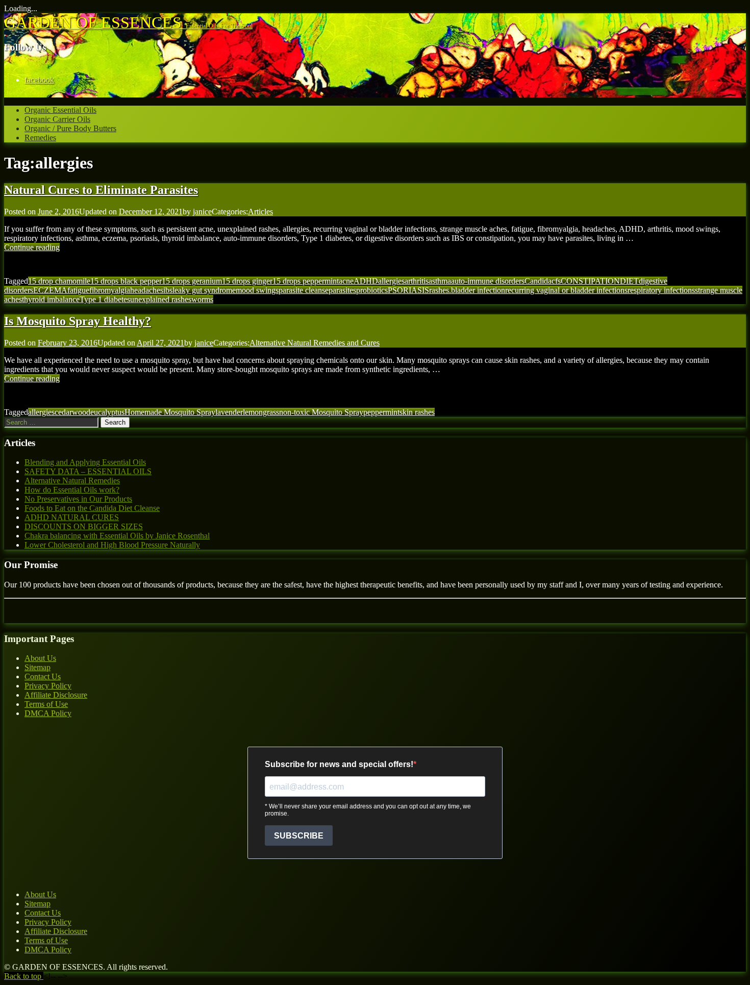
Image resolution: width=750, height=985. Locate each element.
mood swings (257, 290)
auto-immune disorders (487, 281)
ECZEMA (50, 290)
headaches (146, 290)
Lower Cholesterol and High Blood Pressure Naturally (112, 544)
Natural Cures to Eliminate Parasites (101, 189)
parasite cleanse (304, 290)
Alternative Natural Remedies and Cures (314, 342)
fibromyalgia (109, 290)
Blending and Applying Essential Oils (85, 462)
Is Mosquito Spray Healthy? (77, 321)
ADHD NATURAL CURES (71, 517)
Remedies (40, 137)
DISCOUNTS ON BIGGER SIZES (83, 526)
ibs (167, 290)
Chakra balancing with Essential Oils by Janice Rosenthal (117, 535)
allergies (391, 281)
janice (202, 211)
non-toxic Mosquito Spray (321, 412)
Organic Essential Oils (60, 110)
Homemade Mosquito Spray (169, 412)
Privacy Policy (47, 685)
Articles (260, 211)
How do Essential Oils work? (71, 489)
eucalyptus (107, 412)
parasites (342, 290)
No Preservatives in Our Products (78, 499)
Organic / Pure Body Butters (70, 128)
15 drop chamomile (59, 281)
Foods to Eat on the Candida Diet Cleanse (92, 508)
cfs (556, 281)
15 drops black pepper (126, 281)
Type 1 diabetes (105, 299)
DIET (629, 281)
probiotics (372, 290)
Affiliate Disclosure (55, 695)
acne (346, 281)
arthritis (417, 281)
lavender (229, 412)
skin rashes (417, 412)
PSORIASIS (408, 290)
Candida (538, 281)
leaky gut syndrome (204, 290)
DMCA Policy (47, 713)
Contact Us (42, 676)
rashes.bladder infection (467, 290)
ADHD (366, 281)
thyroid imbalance (51, 299)
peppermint (381, 412)
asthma (440, 281)
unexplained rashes (160, 299)
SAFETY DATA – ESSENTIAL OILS (88, 471)
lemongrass (261, 412)
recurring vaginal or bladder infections (566, 290)
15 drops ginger (247, 281)
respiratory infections (661, 290)
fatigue (78, 290)
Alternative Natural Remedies (72, 480)
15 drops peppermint (305, 281)
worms (202, 299)
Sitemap (37, 667)
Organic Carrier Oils (57, 119)
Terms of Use (46, 704)
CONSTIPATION (590, 281)
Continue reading (32, 247)
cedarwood (72, 412)
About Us (40, 658)
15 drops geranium (192, 281)
